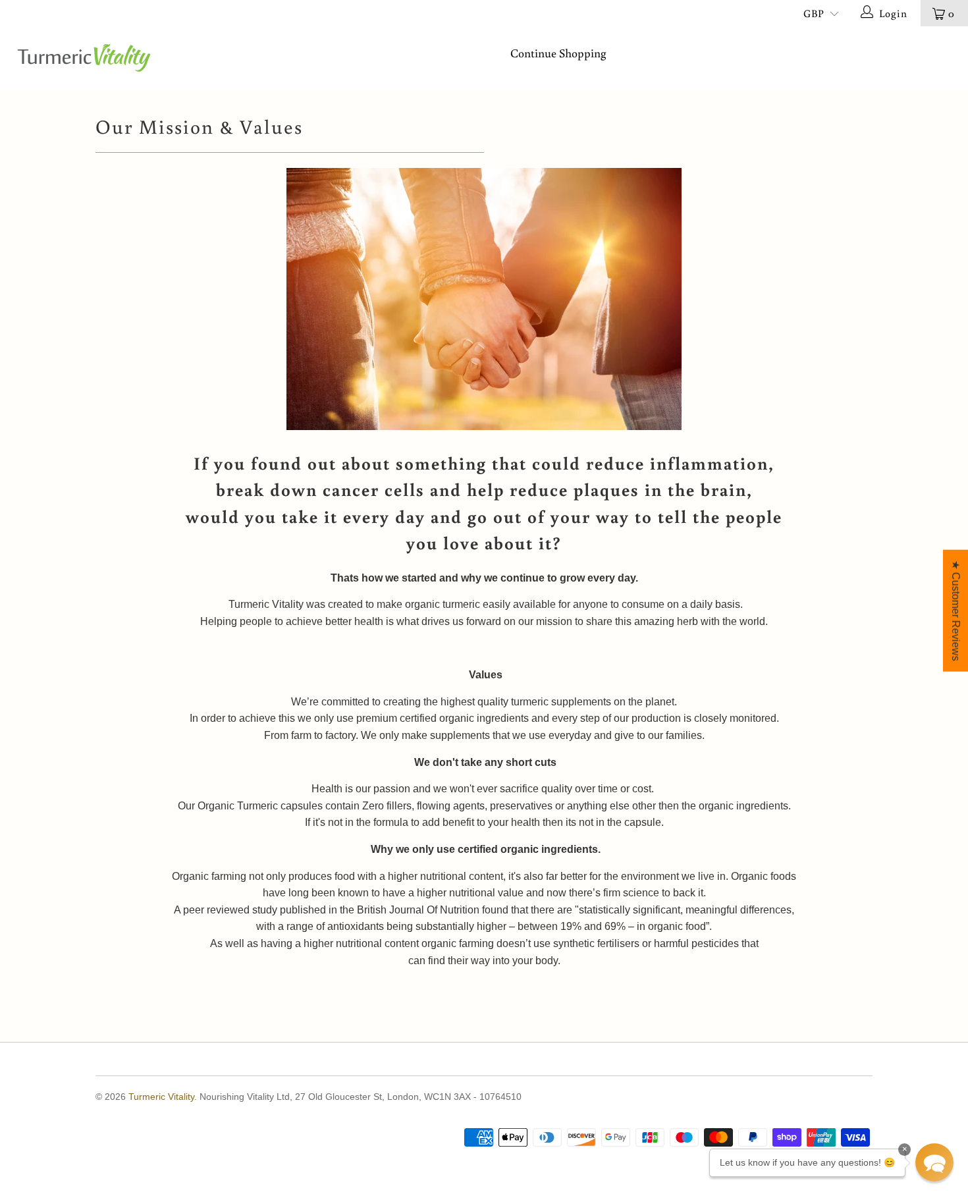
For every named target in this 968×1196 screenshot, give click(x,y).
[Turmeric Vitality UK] (84, 57)
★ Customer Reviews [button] (955, 610)
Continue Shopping (558, 53)
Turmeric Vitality (161, 1096)
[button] (934, 1162)
